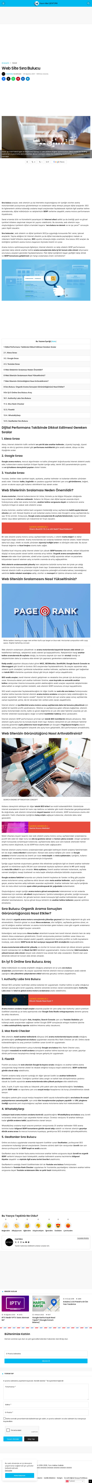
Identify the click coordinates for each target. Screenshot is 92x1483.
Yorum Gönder (13, 1439)
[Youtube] (26, 1242)
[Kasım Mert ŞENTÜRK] (46, 3)
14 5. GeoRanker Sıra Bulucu (16, 421)
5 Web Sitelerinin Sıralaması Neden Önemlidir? (23, 370)
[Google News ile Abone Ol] (59, 162)
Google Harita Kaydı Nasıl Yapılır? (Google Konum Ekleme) (43, 1320)
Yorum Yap (9, 1373)
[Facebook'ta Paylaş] (4, 79)
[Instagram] (21, 1242)
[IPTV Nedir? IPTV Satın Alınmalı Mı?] (15, 1303)
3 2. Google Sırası (11, 358)
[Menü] (3, 3)
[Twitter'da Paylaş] (8, 79)
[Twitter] (16, 1242)
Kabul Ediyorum (19, 1476)
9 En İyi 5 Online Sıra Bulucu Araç (18, 392)
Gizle (54, 341)
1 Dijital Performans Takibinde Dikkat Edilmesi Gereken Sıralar (30, 347)
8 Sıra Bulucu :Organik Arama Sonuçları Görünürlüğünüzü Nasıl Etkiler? (34, 387)
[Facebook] (18, 1242)
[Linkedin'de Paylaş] (23, 79)
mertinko (9, 74)
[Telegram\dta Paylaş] (28, 79)
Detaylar (8, 1470)
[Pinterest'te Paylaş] (18, 79)
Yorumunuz (10, 1387)
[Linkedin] (23, 1242)
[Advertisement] (46, 15)
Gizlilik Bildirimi (49, 1478)
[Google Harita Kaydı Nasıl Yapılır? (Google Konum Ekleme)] (46, 1303)
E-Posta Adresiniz (13, 1353)
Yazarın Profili (83, 1238)
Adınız (8, 1404)
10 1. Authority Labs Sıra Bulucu (17, 398)
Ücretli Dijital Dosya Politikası (75, 1478)
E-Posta (9, 1412)
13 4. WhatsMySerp (12, 415)
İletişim (59, 1478)
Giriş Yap (31, 1439)
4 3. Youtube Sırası (12, 364)
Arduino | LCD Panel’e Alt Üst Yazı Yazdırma (75, 1303)
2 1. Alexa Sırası (10, 353)
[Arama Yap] (88, 3)
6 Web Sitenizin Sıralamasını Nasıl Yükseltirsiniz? (24, 375)
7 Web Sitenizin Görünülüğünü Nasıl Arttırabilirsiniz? (26, 381)
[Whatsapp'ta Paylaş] (13, 79)
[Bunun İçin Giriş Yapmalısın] (27, 162)
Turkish (72, 1481)
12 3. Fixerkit (9, 409)
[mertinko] (10, 1242)
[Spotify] (29, 1242)
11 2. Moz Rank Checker (14, 404)
